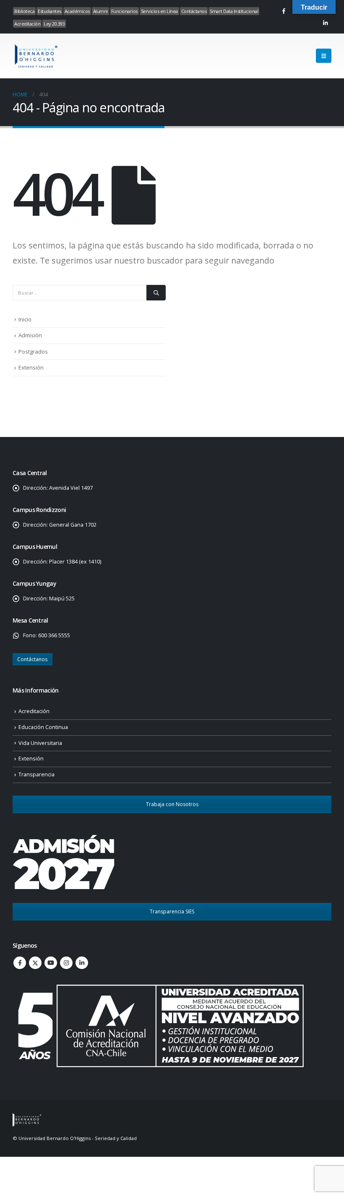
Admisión (30, 335)
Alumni (100, 11)
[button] (323, 56)
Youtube (50, 963)
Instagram (66, 963)
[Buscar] (156, 292)
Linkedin (82, 963)
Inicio (24, 319)
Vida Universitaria (40, 743)
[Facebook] (283, 11)
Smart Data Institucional (234, 11)
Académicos (77, 11)
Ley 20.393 (54, 24)
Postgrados (33, 351)
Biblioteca (24, 11)
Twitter (35, 963)
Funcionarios (124, 11)
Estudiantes (49, 11)
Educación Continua (43, 727)
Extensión (31, 367)
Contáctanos (194, 11)
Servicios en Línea (159, 11)
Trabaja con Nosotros (172, 804)
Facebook (19, 963)
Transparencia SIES (172, 911)
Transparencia (36, 774)
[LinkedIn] (325, 22)
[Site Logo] (36, 56)
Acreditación (27, 24)
